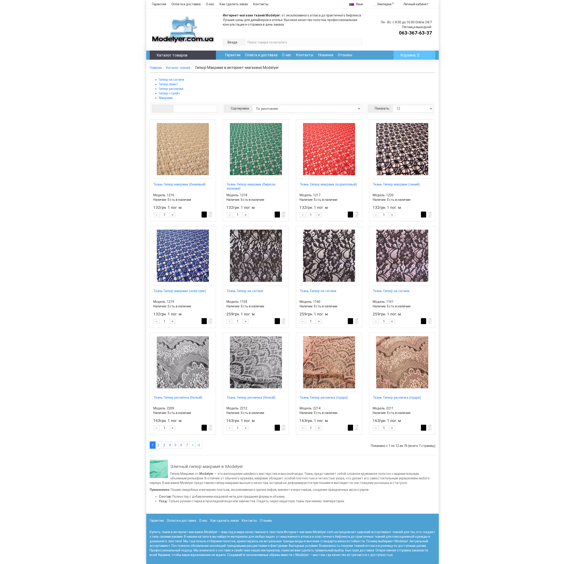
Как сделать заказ (234, 4)
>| (198, 445)
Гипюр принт (168, 84)
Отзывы (345, 55)
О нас (210, 4)
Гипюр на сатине (171, 79)
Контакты (260, 4)
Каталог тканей (178, 68)
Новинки (325, 55)
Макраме (166, 98)
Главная (156, 68)
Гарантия (159, 4)
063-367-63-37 (415, 33)
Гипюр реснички (171, 89)
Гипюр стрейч (169, 93)
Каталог (172, 55)
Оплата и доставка (186, 4)
